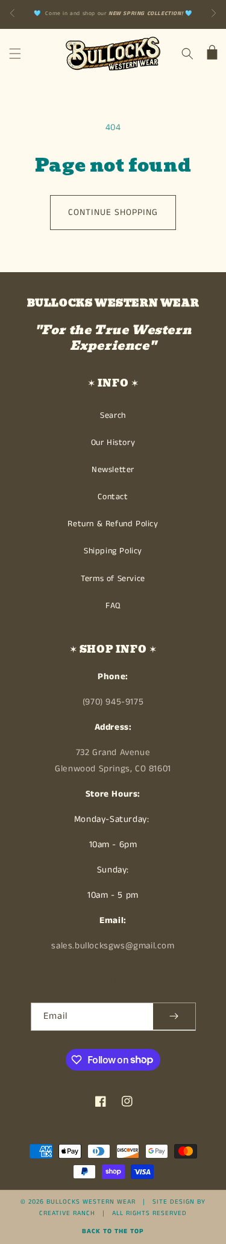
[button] (15, 53)
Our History (113, 443)
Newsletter (113, 470)
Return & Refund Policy (112, 524)
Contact (113, 497)
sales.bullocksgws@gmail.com (112, 945)
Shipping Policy (113, 551)
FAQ (113, 606)
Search (113, 415)
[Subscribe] (174, 1016)
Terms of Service (113, 579)
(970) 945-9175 (113, 701)
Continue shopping (113, 212)
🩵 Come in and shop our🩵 (113, 13)
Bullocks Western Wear (91, 1202)
